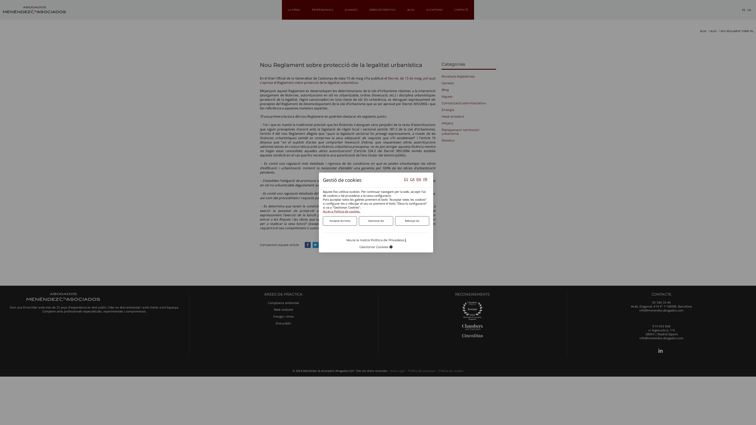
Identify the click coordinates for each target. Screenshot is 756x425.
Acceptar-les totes (340, 221)
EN (418, 179)
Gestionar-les (376, 221)
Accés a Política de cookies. (341, 211)
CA (412, 179)
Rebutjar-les (412, 221)
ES (406, 179)
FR (425, 179)
